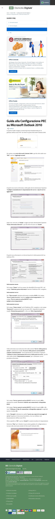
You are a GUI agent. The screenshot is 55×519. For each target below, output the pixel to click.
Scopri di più (13, 71)
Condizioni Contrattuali (11, 493)
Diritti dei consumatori (11, 490)
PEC (11, 32)
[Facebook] (7, 510)
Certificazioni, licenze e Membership (37, 496)
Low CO (24, 468)
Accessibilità (9, 504)
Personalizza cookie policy (35, 498)
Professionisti (16, 460)
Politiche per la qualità (11, 496)
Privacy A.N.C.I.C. (33, 490)
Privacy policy (10, 501)
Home (8, 13)
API (32, 460)
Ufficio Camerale (13, 60)
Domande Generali (14, 22)
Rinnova (46, 460)
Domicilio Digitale (13, 26)
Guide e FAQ (13, 13)
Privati (8, 460)
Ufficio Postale (13, 101)
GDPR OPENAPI (10, 498)
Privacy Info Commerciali (35, 493)
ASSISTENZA (26, 460)
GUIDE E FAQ (39, 460)
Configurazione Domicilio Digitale (24, 13)
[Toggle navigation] (2, 8)
